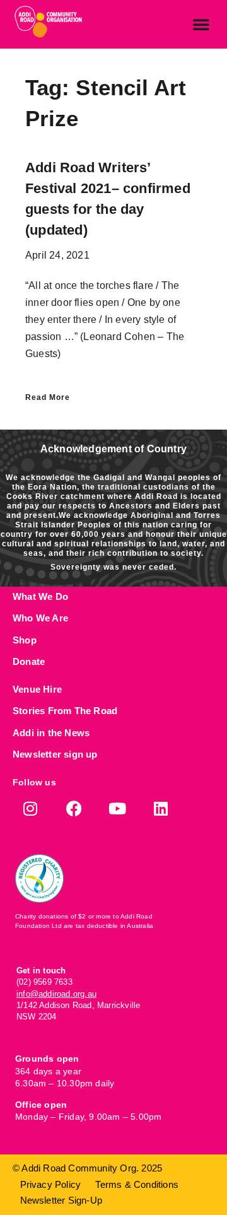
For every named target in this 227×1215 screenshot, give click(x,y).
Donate (29, 661)
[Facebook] (74, 808)
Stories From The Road (65, 710)
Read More (47, 397)
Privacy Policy (50, 1184)
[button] (201, 24)
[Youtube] (117, 808)
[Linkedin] (161, 808)
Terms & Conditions (136, 1184)
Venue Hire (37, 689)
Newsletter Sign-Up (61, 1200)
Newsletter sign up (55, 754)
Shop (25, 640)
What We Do (40, 596)
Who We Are (40, 618)
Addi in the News (51, 732)
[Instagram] (30, 808)
